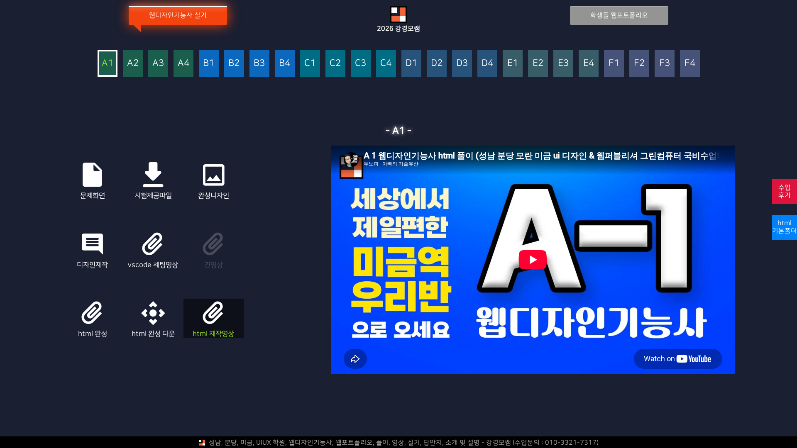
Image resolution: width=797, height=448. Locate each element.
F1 (614, 63)
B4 (284, 63)
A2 (133, 63)
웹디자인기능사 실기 (178, 15)
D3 (462, 63)
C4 (385, 63)
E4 (588, 63)
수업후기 (784, 191)
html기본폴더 (784, 227)
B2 (234, 63)
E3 (563, 63)
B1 (208, 63)
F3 (664, 63)
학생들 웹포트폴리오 (619, 15)
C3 (360, 63)
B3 (259, 63)
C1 (309, 63)
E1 (512, 63)
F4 (690, 63)
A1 (107, 63)
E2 (538, 63)
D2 (437, 63)
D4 (487, 63)
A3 (158, 63)
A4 (183, 63)
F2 (639, 63)
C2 (335, 63)
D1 (411, 63)
